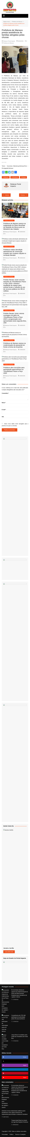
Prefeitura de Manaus (8, 43)
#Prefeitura (15, 177)
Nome (4, 402)
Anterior (7, 195)
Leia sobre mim (9, 951)
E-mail (4, 409)
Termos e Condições (20, 1134)
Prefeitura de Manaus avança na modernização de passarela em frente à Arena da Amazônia (14, 345)
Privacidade (5, 1134)
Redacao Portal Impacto (9, 41)
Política (11, 1134)
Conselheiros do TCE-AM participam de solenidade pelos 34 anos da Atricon (18, 1017)
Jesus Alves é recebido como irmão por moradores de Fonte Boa (19, 1036)
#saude (24, 177)
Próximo (23, 195)
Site (3, 416)
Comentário (5, 393)
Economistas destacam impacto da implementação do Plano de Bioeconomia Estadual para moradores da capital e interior (19, 993)
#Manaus (6, 177)
